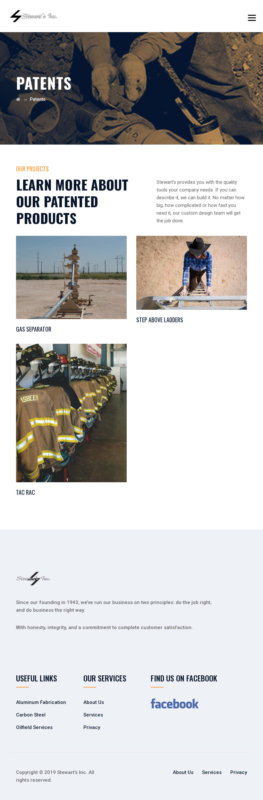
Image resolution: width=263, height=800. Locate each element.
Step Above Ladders (159, 320)
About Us (93, 702)
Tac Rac (25, 492)
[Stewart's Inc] (34, 16)
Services (93, 715)
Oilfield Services (34, 727)
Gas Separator (33, 329)
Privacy (91, 727)
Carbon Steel (31, 715)
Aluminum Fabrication (41, 702)
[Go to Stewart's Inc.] (18, 99)
